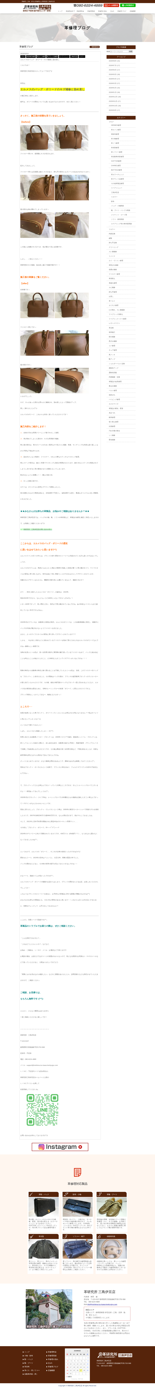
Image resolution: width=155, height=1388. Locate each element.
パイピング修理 (114, 399)
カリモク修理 (113, 305)
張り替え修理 (113, 422)
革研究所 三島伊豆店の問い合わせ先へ (37, 529)
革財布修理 (115, 134)
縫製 (110, 238)
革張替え (112, 278)
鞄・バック (28, 1359)
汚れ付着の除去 (114, 431)
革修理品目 (69, 11)
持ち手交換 (113, 243)
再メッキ (112, 355)
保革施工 (112, 332)
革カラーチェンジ (117, 174)
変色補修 (112, 440)
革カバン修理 (41, 56)
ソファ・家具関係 (117, 219)
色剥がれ (112, 395)
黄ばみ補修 (113, 386)
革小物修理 (115, 139)
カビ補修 (112, 287)
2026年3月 (113, 83)
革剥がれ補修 (113, 265)
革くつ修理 (115, 143)
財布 (112, 201)
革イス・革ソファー (32, 1370)
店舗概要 (133, 11)
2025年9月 (113, 110)
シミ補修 (112, 435)
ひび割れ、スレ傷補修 (117, 310)
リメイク (112, 256)
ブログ (23, 56)
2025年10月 (113, 106)
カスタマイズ (113, 404)
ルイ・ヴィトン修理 (116, 260)
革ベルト (112, 301)
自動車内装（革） (31, 1374)
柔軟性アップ (113, 368)
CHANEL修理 (116, 165)
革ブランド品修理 (52, 56)
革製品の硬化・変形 (116, 408)
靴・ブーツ (28, 1363)
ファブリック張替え (116, 314)
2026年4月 (113, 79)
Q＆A (112, 11)
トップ (60, 11)
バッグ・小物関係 (117, 206)
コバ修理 (112, 346)
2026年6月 (113, 70)
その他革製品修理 (117, 183)
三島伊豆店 (74, 56)
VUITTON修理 (116, 161)
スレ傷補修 (113, 251)
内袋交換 (112, 234)
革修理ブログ (121, 11)
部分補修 (112, 337)
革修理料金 (80, 11)
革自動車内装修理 (117, 156)
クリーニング (113, 247)
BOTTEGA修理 (116, 170)
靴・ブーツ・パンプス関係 (120, 210)
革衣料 (27, 1367)
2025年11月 (113, 101)
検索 (130, 51)
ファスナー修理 (114, 274)
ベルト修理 (113, 390)
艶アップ (112, 359)
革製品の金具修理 (115, 381)
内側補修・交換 (114, 377)
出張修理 (112, 426)
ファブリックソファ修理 (117, 319)
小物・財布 (28, 1356)
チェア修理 (113, 350)
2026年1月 (113, 92)
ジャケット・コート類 (119, 215)
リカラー (82, 56)
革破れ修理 (113, 283)
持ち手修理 (113, 292)
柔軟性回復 (113, 372)
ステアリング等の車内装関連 (121, 224)
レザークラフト (114, 323)
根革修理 (112, 417)
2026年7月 (113, 65)
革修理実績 (91, 11)
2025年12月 (113, 97)
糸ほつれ (112, 413)
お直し (111, 296)
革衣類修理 (115, 148)
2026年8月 (113, 61)
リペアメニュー (64, 56)
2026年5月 (113, 74)
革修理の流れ (102, 11)
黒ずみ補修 (113, 341)
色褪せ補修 (113, 269)
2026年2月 (113, 88)
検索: (108, 51)
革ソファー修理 (116, 152)
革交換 (111, 328)
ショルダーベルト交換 (117, 364)
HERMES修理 (31, 56)
